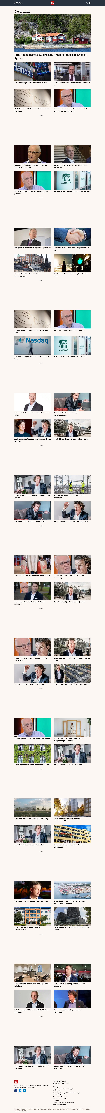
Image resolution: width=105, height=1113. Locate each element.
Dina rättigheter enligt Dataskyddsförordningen (66, 1093)
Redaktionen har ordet (59, 1099)
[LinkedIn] (24, 1090)
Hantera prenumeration (59, 1081)
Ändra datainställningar (59, 1104)
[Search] (87, 3)
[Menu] (90, 3)
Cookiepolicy (57, 1091)
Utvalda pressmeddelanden (61, 1083)
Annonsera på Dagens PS (60, 1097)
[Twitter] (20, 1090)
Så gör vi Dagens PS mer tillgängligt (63, 1103)
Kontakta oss (57, 1085)
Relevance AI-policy (59, 1095)
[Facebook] (15, 1090)
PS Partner (56, 1101)
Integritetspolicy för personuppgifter (63, 1089)
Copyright (56, 1087)
